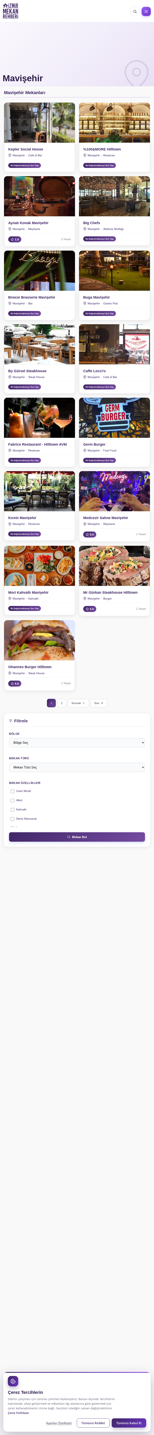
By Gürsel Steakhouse (27, 371)
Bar (30, 303)
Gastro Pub (110, 303)
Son (96, 703)
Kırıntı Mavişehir (22, 518)
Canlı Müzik (23, 791)
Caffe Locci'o (94, 371)
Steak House (36, 377)
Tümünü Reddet (93, 1423)
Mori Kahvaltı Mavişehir (28, 592)
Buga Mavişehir (96, 297)
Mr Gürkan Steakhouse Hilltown (110, 592)
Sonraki (76, 703)
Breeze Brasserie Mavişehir (31, 297)
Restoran (109, 155)
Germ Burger (94, 444)
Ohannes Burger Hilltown (30, 667)
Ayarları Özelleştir (59, 1423)
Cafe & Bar (35, 155)
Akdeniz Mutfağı (113, 229)
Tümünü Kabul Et (129, 1423)
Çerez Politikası (18, 1413)
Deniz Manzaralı (26, 818)
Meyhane (34, 229)
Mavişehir (19, 155)
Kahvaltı (21, 809)
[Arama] (135, 11)
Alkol (19, 800)
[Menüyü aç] (146, 11)
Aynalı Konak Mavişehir (28, 223)
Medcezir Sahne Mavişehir (105, 518)
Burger (107, 598)
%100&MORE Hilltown (102, 149)
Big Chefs (91, 223)
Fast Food (109, 450)
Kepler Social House (25, 149)
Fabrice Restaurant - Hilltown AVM (37, 444)
